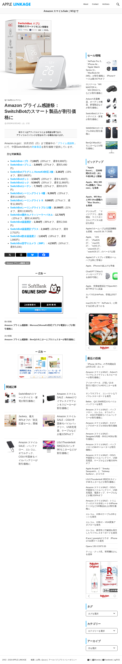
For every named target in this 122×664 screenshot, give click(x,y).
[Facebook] (43, 255)
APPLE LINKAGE (19, 660)
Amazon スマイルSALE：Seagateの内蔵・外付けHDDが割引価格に (101, 436)
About (85, 4)
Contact (95, 4)
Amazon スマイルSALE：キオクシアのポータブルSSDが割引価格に (101, 426)
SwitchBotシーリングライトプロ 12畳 (30, 207)
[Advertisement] (102, 33)
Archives (105, 4)
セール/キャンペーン (12, 100)
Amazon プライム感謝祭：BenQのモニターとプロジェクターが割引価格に (39, 338)
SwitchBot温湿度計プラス (24, 229)
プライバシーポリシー (68, 660)
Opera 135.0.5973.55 (96, 546)
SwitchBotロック (19, 182)
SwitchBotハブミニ (20, 164)
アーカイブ (53, 660)
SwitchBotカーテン (20, 186)
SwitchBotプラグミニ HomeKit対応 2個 (31, 172)
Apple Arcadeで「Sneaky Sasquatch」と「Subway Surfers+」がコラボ (98, 471)
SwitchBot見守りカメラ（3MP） (28, 243)
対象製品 (36, 147)
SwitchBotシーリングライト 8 (26, 200)
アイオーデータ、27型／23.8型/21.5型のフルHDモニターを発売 (101, 385)
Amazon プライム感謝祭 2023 (18, 263)
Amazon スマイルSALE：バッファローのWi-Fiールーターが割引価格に (101, 447)
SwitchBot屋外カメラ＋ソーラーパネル (31, 214)
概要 (32, 660)
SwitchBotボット (19, 179)
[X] (9, 255)
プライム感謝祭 (66, 143)
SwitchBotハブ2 (19, 161)
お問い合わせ (41, 660)
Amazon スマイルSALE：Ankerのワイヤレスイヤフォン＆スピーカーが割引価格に (101, 375)
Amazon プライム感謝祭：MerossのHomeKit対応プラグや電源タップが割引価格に (39, 325)
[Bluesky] (32, 255)
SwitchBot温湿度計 (20, 222)
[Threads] (21, 255)
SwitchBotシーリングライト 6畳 (27, 193)
